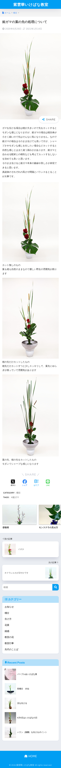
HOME (32, 756)
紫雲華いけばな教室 (30, 4)
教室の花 (9, 637)
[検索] (55, 587)
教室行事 (9, 643)
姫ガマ (16, 497)
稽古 (18, 492)
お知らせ (9, 607)
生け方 (8, 619)
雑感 (7, 631)
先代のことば (11, 649)
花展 (7, 625)
